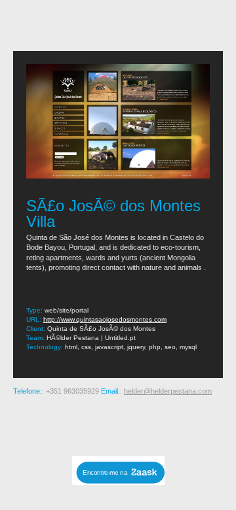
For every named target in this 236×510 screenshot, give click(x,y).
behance (56, 424)
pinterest (98, 424)
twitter (161, 424)
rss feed (35, 424)
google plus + (119, 424)
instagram (77, 424)
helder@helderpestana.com (168, 391)
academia (203, 424)
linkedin (182, 424)
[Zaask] (118, 481)
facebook (140, 424)
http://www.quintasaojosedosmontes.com (105, 319)
